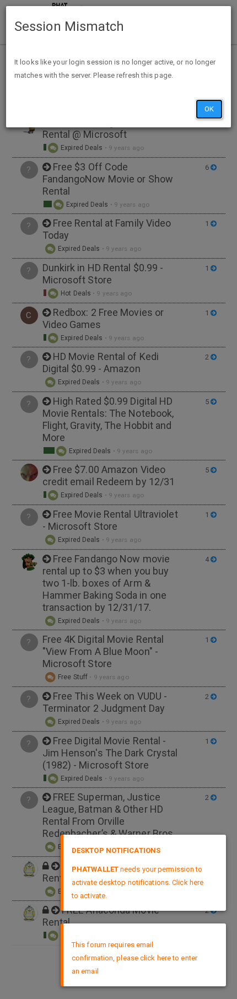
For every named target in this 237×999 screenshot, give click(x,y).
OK (209, 109)
